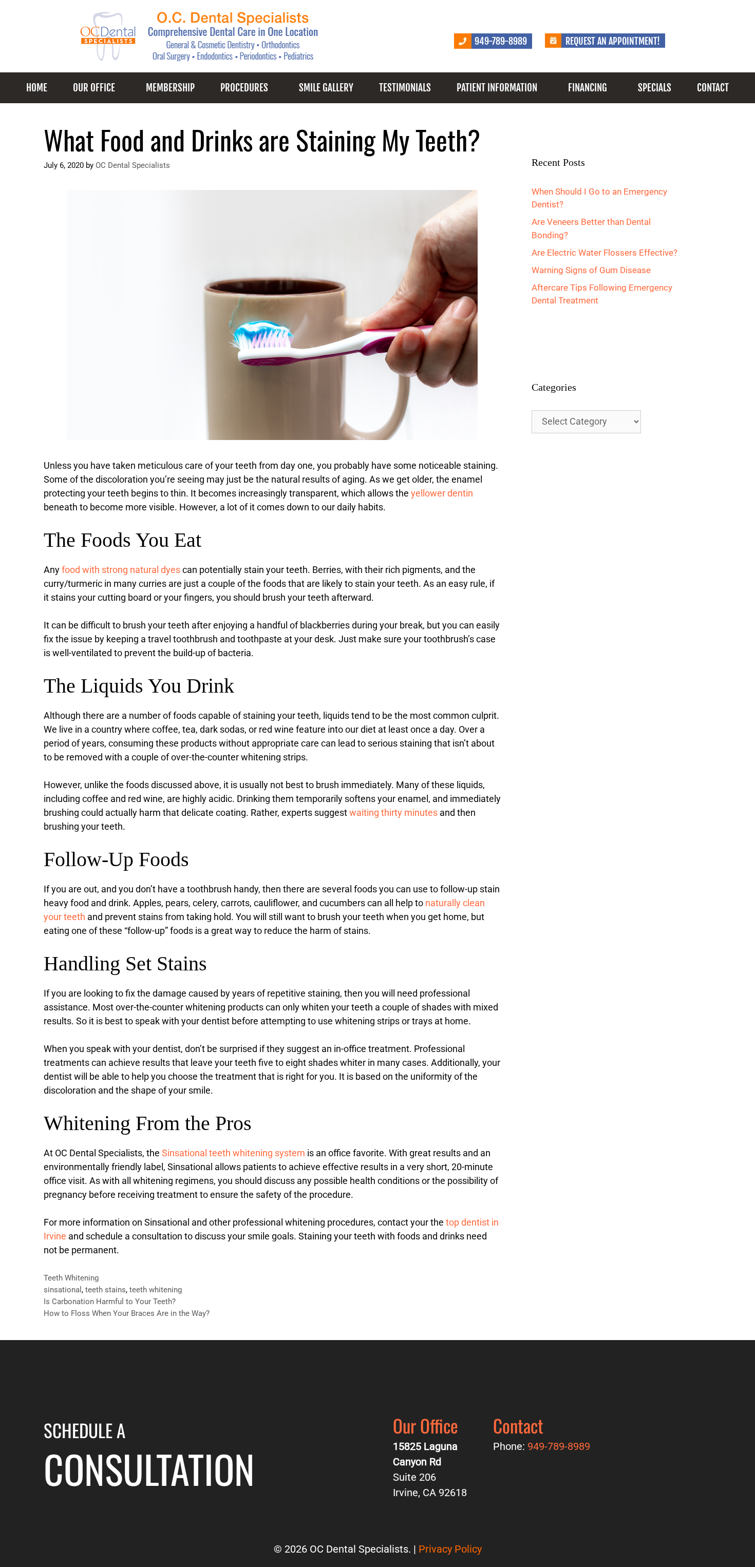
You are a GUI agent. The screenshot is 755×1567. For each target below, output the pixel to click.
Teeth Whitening (71, 1278)
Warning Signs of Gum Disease (591, 270)
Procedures (244, 88)
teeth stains (105, 1289)
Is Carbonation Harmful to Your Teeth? (110, 1301)
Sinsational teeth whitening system (233, 1153)
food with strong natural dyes (121, 569)
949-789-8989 (501, 41)
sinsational (63, 1289)
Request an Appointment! (612, 41)
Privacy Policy (450, 1549)
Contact (713, 88)
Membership (170, 88)
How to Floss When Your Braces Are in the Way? (127, 1313)
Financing (587, 88)
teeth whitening (155, 1289)
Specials (654, 88)
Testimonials (405, 88)
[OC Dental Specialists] (200, 35)
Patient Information (497, 88)
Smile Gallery (326, 88)
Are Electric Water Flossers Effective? (604, 252)
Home (36, 88)
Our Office (94, 88)
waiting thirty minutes (393, 812)
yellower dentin (442, 493)
